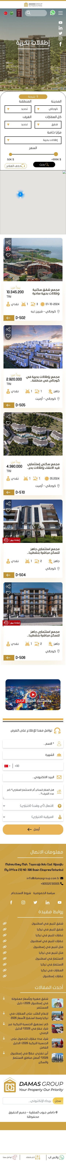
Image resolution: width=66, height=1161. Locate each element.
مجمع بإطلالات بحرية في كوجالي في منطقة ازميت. (43, 378)
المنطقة (25, 101)
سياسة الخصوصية (44, 893)
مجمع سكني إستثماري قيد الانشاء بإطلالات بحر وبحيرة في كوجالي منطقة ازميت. (43, 466)
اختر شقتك (30, 1157)
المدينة (56, 101)
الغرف (27, 117)
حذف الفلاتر (14, 166)
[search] (28, 12)
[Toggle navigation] (62, 13)
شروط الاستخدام (21, 893)
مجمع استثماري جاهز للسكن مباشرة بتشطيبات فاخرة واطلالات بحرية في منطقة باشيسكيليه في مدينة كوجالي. (43, 551)
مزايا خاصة (54, 132)
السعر (33, 148)
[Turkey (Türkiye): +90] (7, 766)
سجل (58, 1100)
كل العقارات (53, 117)
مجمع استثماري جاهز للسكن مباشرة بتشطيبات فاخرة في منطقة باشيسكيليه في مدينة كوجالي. (43, 633)
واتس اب (53, 1157)
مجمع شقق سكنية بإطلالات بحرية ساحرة (46, 291)
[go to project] (8, 318)
